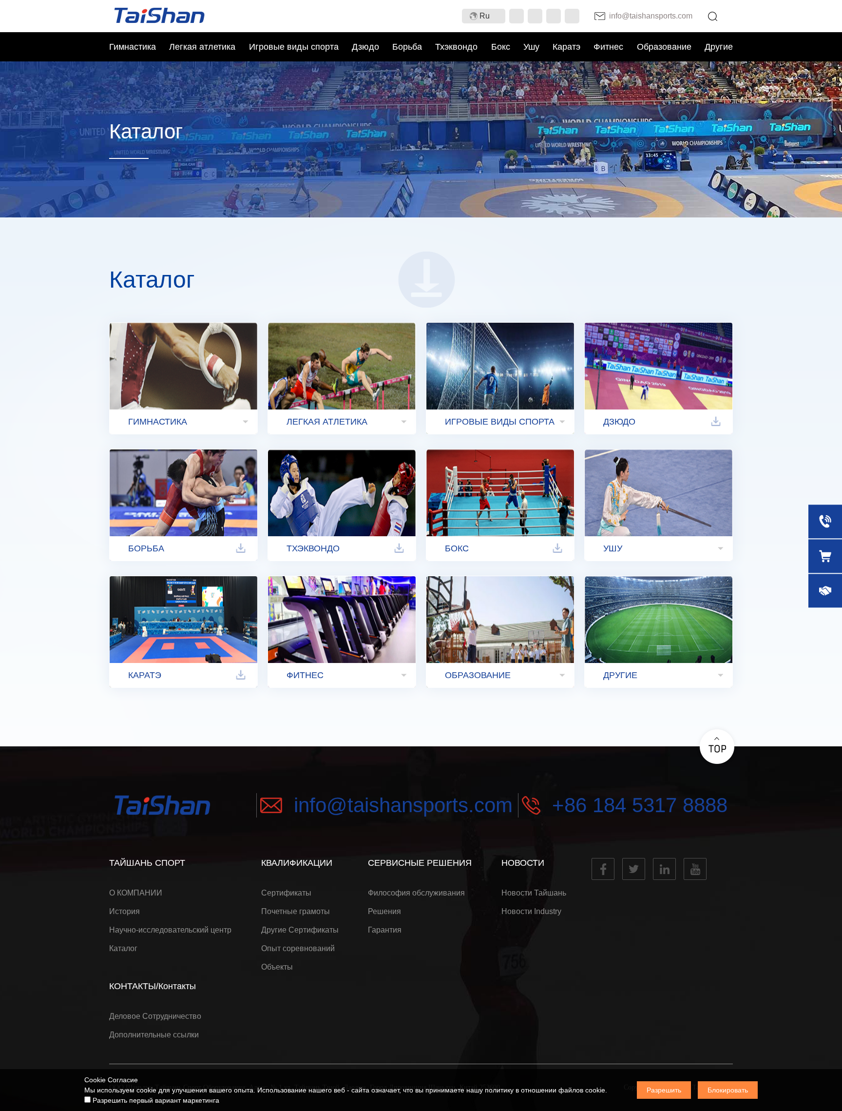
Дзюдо (365, 47)
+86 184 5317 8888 (639, 805)
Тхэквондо (456, 47)
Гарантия (385, 930)
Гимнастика (132, 47)
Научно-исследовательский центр (170, 930)
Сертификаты (286, 893)
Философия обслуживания (416, 893)
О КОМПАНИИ (135, 893)
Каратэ (566, 47)
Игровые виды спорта (294, 47)
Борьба (407, 47)
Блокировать (728, 1090)
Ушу (531, 47)
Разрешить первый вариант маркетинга (155, 1100)
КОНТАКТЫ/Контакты (152, 986)
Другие (719, 47)
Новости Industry (531, 911)
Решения (384, 911)
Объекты (277, 967)
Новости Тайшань (533, 893)
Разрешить (664, 1090)
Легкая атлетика (202, 47)
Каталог (123, 948)
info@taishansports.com (403, 805)
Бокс (500, 47)
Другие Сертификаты (300, 930)
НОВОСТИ (522, 863)
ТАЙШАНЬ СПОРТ (147, 863)
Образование (664, 47)
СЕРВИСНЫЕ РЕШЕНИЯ (420, 863)
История (124, 911)
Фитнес (608, 47)
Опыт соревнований (298, 948)
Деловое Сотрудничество (155, 1016)
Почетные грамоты (295, 911)
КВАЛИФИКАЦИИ (296, 863)
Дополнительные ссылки (154, 1035)
